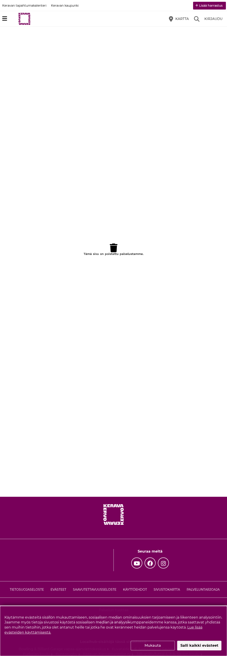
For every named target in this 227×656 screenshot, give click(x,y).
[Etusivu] (24, 19)
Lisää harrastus (211, 6)
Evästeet (58, 590)
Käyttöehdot (135, 590)
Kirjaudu (213, 19)
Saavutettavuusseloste (94, 590)
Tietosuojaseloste (27, 590)
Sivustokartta (167, 590)
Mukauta (153, 645)
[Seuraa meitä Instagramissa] (163, 563)
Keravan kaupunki (65, 6)
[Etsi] (196, 18)
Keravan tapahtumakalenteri (24, 6)
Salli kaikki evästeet (199, 645)
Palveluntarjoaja (203, 590)
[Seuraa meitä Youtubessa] (136, 563)
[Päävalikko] (4, 18)
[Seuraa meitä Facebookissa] (150, 563)
